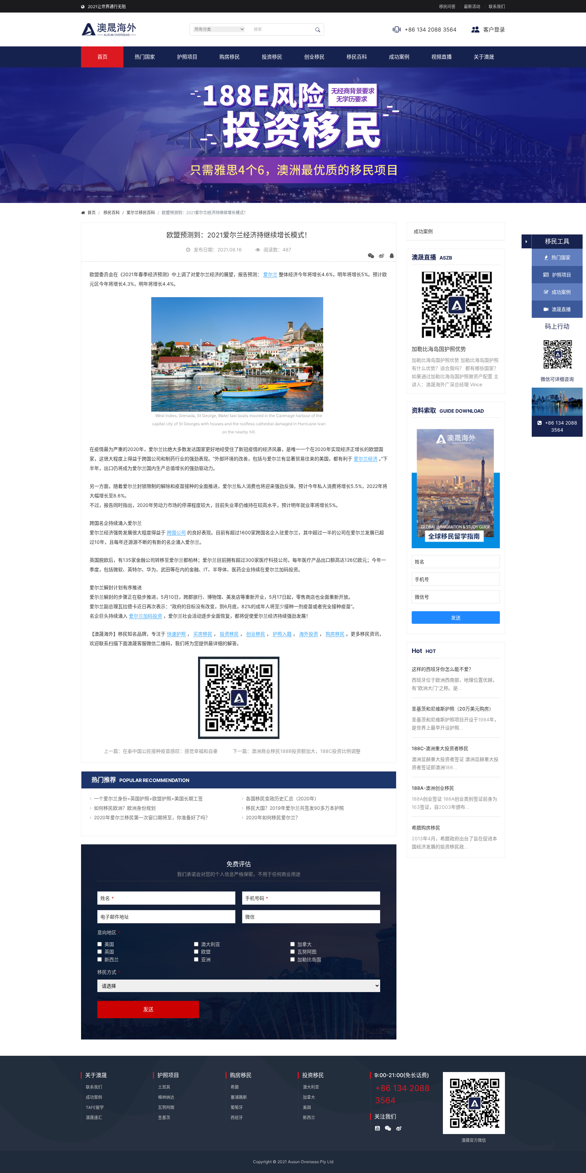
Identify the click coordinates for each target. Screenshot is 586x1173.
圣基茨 (164, 1117)
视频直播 (441, 57)
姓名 (107, 898)
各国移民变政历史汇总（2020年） (282, 798)
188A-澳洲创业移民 (433, 788)
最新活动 (472, 6)
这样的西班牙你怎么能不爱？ (442, 669)
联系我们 (497, 6)
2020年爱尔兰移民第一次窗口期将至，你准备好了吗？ (152, 817)
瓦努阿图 (166, 1107)
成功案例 (399, 57)
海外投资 (308, 634)
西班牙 (237, 1117)
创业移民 (314, 57)
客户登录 (493, 29)
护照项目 (187, 57)
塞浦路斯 (239, 1097)
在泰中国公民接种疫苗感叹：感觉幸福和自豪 (170, 751)
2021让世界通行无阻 (107, 6)
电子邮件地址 (114, 917)
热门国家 (145, 57)
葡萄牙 (237, 1107)
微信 (250, 917)
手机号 (422, 579)
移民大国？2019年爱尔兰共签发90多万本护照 (295, 808)
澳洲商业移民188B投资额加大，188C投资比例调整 (306, 751)
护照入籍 (282, 634)
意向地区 (108, 932)
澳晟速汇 (94, 1117)
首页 (102, 57)
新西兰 (309, 1117)
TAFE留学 (95, 1107)
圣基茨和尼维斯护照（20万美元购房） (453, 709)
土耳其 (164, 1087)
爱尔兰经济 (365, 458)
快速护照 (176, 634)
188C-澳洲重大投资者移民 (440, 748)
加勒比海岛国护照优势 (439, 349)
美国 (307, 1107)
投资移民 (272, 57)
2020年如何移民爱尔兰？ (273, 817)
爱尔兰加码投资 (145, 616)
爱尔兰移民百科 (140, 212)
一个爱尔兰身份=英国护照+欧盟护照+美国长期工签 (148, 798)
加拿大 (309, 1097)
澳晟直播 (561, 309)
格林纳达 (166, 1097)
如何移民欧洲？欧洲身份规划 (125, 808)
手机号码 (256, 898)
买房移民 (202, 634)
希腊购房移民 (426, 827)
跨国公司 (176, 532)
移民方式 (108, 972)
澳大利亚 (311, 1087)
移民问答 (447, 6)
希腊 (235, 1087)
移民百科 (357, 57)
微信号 (422, 597)
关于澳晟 (484, 57)
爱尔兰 (270, 274)
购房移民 (229, 57)
